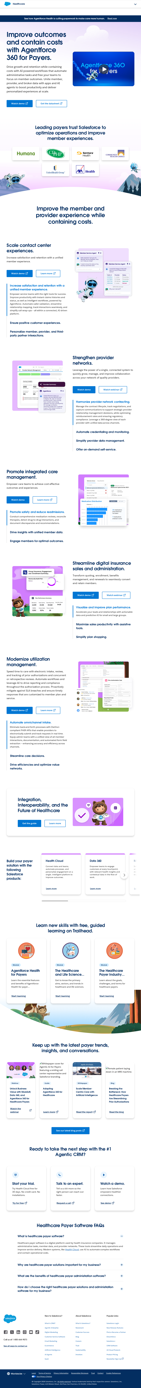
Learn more (46, 273)
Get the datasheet (50, 103)
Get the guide (29, 823)
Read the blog (116, 1112)
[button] (124, 875)
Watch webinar (111, 389)
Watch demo (18, 103)
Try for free (18, 1203)
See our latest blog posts (69, 1130)
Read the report (84, 1112)
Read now (112, 18)
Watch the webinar (15, 1110)
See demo (106, 1203)
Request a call (64, 1203)
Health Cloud (72, 1249)
